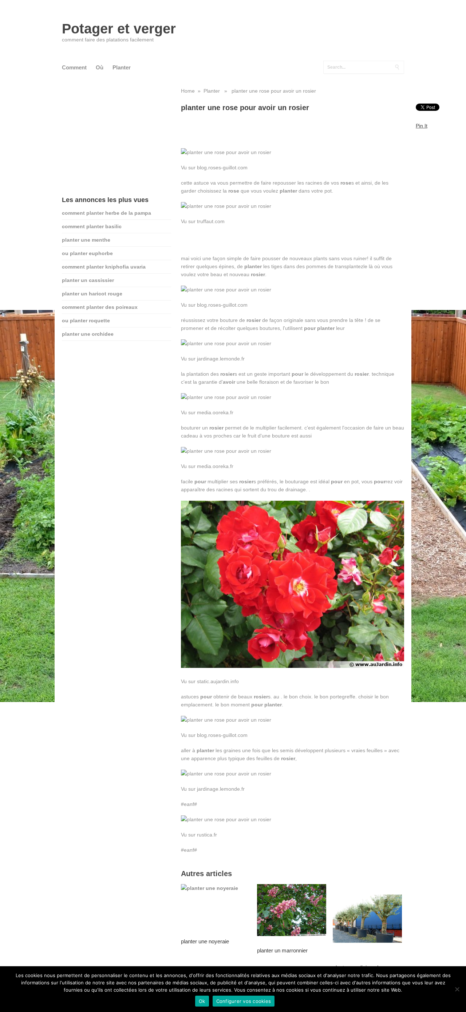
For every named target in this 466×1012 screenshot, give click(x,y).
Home (188, 91)
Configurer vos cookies (243, 1001)
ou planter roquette (86, 320)
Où (99, 67)
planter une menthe (86, 240)
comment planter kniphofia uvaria (104, 267)
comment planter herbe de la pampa (106, 213)
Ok (202, 1001)
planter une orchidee (88, 334)
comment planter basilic (92, 226)
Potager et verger (119, 28)
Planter (121, 67)
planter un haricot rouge (92, 294)
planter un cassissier (88, 280)
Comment (74, 67)
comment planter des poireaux (100, 307)
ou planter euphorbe (87, 253)
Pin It (421, 126)
